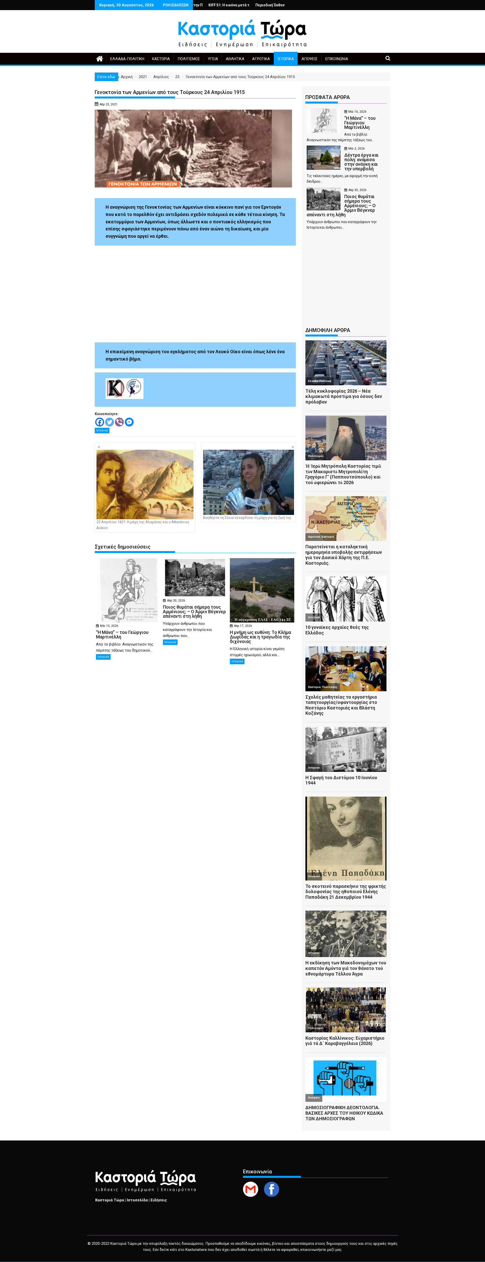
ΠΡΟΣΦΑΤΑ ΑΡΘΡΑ (327, 97)
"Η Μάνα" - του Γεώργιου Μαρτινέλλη (279, 5)
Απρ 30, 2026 (176, 600)
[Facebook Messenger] (129, 422)
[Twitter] (109, 422)
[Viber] (119, 422)
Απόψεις (310, 59)
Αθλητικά (235, 59)
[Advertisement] (345, 281)
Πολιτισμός (189, 59)
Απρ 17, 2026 (243, 626)
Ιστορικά (286, 59)
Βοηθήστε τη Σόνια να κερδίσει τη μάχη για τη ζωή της (247, 518)
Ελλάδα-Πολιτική (127, 59)
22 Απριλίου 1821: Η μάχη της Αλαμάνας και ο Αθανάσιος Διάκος (142, 525)
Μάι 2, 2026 (356, 148)
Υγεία (213, 59)
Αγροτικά (261, 59)
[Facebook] (99, 422)
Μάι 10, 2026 (109, 626)
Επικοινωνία (336, 59)
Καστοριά (161, 59)
